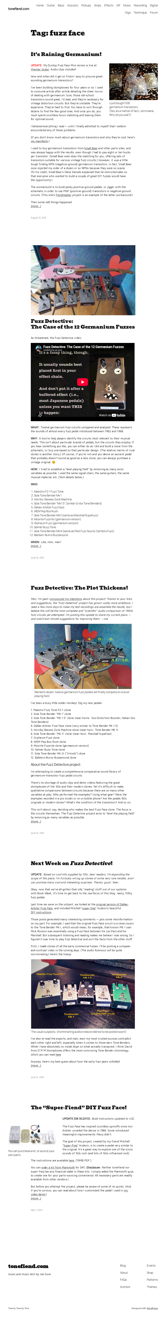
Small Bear (90, 148)
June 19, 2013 (37, 557)
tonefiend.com (18, 9)
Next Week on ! (72, 863)
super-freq (88, 908)
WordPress (152, 1308)
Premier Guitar (40, 69)
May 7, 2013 (36, 1209)
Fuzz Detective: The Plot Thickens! (79, 588)
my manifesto (39, 141)
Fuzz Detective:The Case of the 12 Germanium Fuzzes (83, 324)
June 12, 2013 (37, 1077)
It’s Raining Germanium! (66, 54)
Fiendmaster (63, 195)
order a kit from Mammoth (58, 1167)
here (58, 1054)
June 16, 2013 (37, 832)
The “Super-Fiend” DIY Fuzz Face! (79, 1107)
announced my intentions (66, 599)
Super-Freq (70, 1145)
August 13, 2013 (38, 217)
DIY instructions (41, 912)
